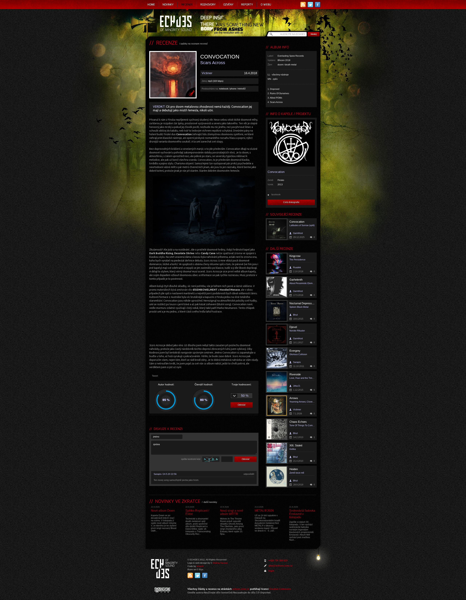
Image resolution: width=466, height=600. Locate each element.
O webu (266, 4)
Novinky (168, 4)
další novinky (210, 502)
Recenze (187, 4)
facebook (276, 194)
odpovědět (249, 474)
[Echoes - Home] (176, 24)
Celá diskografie (291, 202)
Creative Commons (280, 589)
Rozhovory (208, 4)
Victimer (207, 73)
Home (151, 4)
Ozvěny (228, 4)
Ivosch (200, 566)
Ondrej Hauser (220, 563)
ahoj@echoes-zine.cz (280, 565)
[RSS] (303, 4)
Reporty (247, 4)
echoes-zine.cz (240, 589)
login (271, 570)
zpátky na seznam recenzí (194, 43)
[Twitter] (310, 4)
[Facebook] (317, 4)
